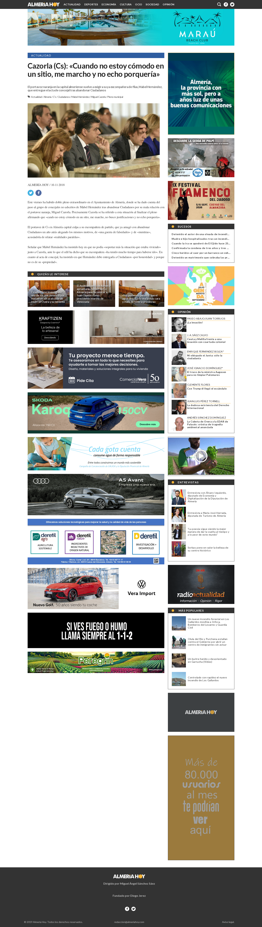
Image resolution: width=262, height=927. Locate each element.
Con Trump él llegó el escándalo (207, 388)
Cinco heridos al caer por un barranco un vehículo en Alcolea (210, 252)
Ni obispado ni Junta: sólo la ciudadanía (204, 357)
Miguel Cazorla (98, 96)
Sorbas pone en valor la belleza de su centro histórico (208, 549)
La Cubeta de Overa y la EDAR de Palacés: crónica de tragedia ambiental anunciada (207, 424)
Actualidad (72, 4)
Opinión (168, 4)
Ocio (138, 4)
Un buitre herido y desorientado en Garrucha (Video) (207, 660)
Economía (109, 4)
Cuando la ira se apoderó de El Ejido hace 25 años (203, 243)
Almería (48, 96)
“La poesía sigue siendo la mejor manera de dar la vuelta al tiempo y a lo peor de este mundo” (208, 531)
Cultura (126, 4)
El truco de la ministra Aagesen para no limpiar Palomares (206, 373)
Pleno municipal (115, 96)
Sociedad (152, 4)
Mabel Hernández (80, 96)
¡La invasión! (195, 322)
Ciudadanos (64, 96)
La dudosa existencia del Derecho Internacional (208, 406)
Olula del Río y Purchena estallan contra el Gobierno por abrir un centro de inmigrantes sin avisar (208, 642)
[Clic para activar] (219, 4)
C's (55, 96)
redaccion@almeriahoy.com (129, 921)
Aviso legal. (228, 921)
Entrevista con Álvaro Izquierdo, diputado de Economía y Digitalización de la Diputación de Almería (208, 497)
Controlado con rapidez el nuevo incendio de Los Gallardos (207, 679)
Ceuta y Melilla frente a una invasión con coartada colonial (206, 340)
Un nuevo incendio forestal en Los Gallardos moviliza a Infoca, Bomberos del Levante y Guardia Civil (208, 623)
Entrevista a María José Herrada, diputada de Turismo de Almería (207, 514)
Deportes (91, 4)
